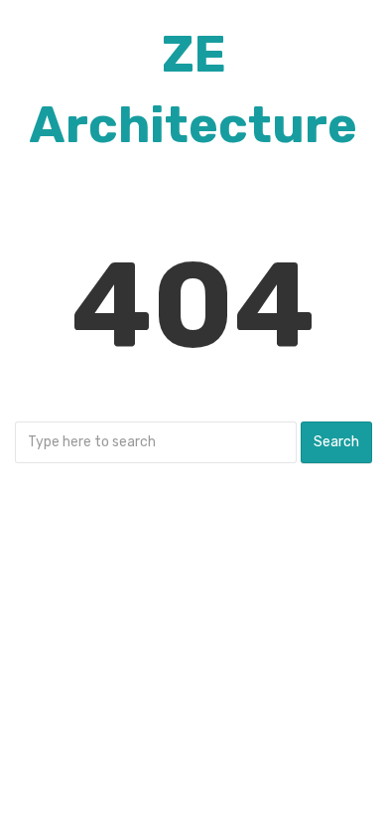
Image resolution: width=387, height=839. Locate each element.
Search (336, 441)
